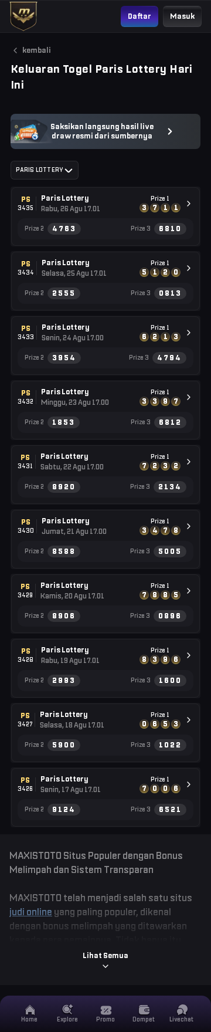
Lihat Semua (105, 955)
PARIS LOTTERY (39, 170)
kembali (36, 50)
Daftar (139, 16)
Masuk (182, 16)
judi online (30, 912)
